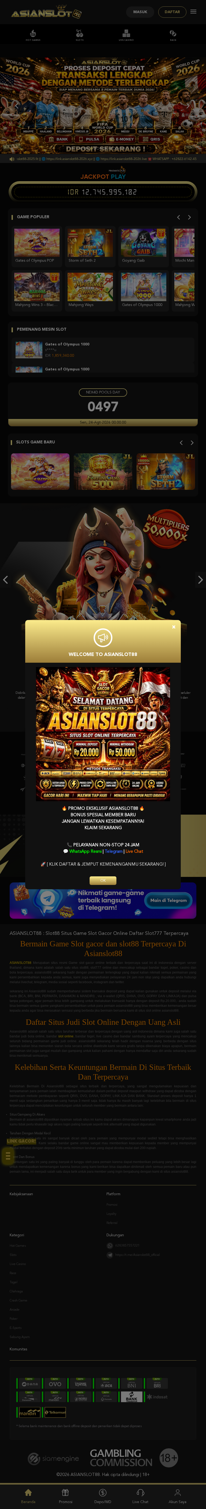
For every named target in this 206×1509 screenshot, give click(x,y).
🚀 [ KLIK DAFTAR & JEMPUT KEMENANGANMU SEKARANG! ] (103, 864)
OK (103, 881)
